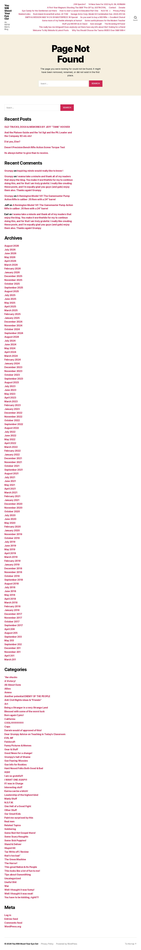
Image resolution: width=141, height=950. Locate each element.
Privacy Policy (119, 11)
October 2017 (11, 621)
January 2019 (11, 564)
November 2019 (13, 534)
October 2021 (11, 466)
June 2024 (10, 344)
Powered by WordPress (66, 944)
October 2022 (12, 420)
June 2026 (10, 253)
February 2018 (12, 606)
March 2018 (10, 602)
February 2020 (12, 526)
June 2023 (10, 390)
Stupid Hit (9, 848)
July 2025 (9, 295)
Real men (9, 821)
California (9, 719)
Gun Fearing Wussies (16, 760)
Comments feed (13, 922)
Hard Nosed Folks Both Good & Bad (23, 768)
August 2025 (11, 291)
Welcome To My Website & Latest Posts (51, 30)
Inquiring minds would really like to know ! (40, 170)
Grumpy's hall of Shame (17, 757)
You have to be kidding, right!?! (21, 897)
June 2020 (10, 519)
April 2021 (10, 488)
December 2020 (13, 504)
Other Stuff (10, 810)
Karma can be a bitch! (16, 791)
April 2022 (10, 443)
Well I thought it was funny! (19, 889)
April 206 (9, 629)
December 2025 (13, 276)
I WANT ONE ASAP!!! (15, 779)
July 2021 (9, 477)
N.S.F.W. (104, 11)
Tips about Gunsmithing (17, 874)
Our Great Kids (12, 813)
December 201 (12, 648)
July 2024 (10, 340)
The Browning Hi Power (115, 24)
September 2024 (13, 333)
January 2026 (12, 272)
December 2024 (13, 321)
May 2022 (9, 439)
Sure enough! (96, 24)
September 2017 (13, 625)
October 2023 (12, 374)
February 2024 (12, 359)
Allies (7, 688)
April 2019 (10, 553)
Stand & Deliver (12, 844)
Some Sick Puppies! (15, 840)
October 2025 (12, 283)
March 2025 (11, 310)
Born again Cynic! (14, 715)
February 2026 (12, 268)
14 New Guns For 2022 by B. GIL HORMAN (106, 4)
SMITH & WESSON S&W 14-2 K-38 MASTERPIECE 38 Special (51, 17)
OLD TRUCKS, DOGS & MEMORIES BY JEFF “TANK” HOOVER (37, 127)
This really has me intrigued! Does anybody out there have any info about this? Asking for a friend (82, 27)
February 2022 (12, 450)
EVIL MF (8, 738)
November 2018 (13, 572)
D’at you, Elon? (12, 141)
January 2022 (12, 454)
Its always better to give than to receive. (26, 153)
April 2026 (10, 261)
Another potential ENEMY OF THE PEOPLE (27, 696)
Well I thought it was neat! (18, 893)
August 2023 (11, 382)
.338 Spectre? (79, 4)
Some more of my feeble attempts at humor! (62, 20)
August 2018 (11, 583)
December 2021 (13, 458)
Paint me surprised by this (18, 817)
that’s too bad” (12, 855)
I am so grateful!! (13, 776)
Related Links (25, 14)
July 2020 (10, 515)
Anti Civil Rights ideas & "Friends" (22, 700)
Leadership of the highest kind (21, 795)
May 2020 (9, 523)
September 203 (13, 636)
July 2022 (9, 431)
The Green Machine (15, 859)
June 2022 (10, 435)
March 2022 (11, 447)
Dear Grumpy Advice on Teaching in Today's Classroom (34, 734)
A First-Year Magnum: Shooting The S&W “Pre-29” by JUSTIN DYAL (76, 7)
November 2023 (13, 371)
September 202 (13, 644)
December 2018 (13, 568)
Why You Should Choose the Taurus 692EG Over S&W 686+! (98, 30)
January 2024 (12, 363)
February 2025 (12, 314)
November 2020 (13, 507)
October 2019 (12, 538)
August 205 (10, 633)
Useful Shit (10, 882)
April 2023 (10, 397)
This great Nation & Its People (20, 867)
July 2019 (9, 541)
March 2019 (10, 557)
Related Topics (12, 825)
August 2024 (11, 337)
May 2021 (9, 485)
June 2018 (10, 591)
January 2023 (12, 409)
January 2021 (11, 500)
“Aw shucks (10, 677)
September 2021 (13, 469)
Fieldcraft (9, 741)
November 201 (12, 652)
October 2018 (12, 576)
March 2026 (11, 264)
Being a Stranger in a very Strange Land (26, 707)
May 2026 (9, 257)
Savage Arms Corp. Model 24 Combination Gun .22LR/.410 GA (98, 14)
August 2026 (11, 245)
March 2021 (10, 492)
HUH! (7, 772)
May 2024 (9, 348)
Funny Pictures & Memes (17, 745)
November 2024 (13, 325)
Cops (7, 726)
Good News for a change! (18, 753)
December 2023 (13, 367)
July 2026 (10, 249)
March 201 (10, 659)
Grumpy (8, 170)
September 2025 (13, 287)
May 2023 (9, 393)
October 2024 (12, 329)
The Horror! (10, 863)
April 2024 (10, 352)
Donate (122, 7)
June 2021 (10, 481)
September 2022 (13, 424)
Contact (112, 7)
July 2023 (9, 386)
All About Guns (12, 684)
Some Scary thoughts (16, 836)
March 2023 (11, 401)
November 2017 (13, 617)
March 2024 (11, 356)
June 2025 (10, 299)
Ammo (8, 692)
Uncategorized (12, 878)
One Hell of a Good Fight (17, 806)
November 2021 (13, 462)
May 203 (9, 640)
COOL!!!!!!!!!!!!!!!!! (13, 722)
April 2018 (10, 598)
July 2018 (9, 587)
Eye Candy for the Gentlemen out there (39, 11)
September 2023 (13, 378)
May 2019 (9, 549)
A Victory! (10, 681)
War (6, 886)
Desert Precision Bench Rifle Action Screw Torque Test (34, 147)
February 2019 (12, 560)
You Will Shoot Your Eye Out (8, 12)
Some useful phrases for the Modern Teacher (105, 20)
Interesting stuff (13, 787)
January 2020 (12, 530)
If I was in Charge (13, 783)
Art (6, 703)
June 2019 (10, 545)
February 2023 (12, 405)
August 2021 (11, 473)
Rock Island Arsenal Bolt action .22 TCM (50, 14)
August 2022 (11, 428)
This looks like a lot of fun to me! (22, 870)
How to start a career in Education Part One (79, 11)
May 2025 (9, 302)
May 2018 (9, 595)
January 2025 (12, 318)
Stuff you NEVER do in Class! (74, 24)
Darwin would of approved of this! (23, 730)
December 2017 (13, 614)
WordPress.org (12, 926)
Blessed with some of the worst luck (24, 711)
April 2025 (10, 306)
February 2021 (12, 496)
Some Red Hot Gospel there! (20, 833)
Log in (7, 915)
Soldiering (10, 829)
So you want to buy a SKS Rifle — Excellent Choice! (102, 17)
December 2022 (13, 412)
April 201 (9, 655)
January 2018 (11, 610)
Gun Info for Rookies (15, 764)
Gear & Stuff (11, 749)
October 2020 (12, 511)
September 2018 (13, 579)
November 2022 (13, 416)
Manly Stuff (10, 798)
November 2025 (13, 280)
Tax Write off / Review (16, 851)
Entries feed (11, 919)
